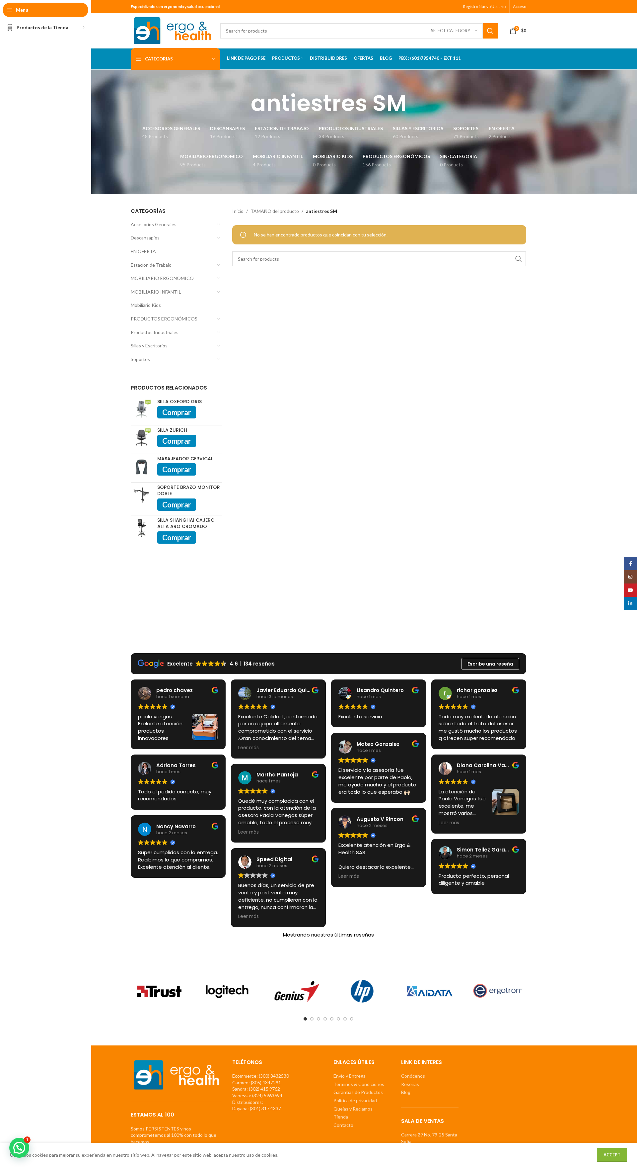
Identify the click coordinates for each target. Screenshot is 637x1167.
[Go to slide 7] (345, 1019)
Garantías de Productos (358, 1092)
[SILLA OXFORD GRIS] (141, 409)
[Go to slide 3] (318, 1019)
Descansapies (145, 237)
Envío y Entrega (349, 1076)
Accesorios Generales (154, 224)
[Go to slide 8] (351, 1019)
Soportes (140, 359)
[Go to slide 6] (338, 1019)
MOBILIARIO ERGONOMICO (162, 278)
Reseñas (410, 1084)
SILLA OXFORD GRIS (179, 402)
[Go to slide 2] (312, 1019)
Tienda (340, 1117)
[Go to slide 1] (305, 1019)
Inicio (238, 211)
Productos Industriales (154, 332)
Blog (405, 1092)
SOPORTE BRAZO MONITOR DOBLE (188, 490)
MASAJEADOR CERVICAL (185, 459)
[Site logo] (172, 30)
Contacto (343, 1125)
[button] (19, 1148)
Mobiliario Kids (146, 305)
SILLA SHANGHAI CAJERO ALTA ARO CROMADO (186, 523)
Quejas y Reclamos (353, 1109)
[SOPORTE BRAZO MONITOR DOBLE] (141, 497)
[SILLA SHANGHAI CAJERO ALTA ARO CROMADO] (141, 530)
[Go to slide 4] (325, 1019)
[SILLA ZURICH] (141, 438)
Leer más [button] (248, 748)
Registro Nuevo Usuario (484, 6)
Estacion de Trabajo (151, 265)
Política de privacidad (355, 1100)
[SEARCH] (490, 31)
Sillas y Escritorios (149, 345)
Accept (611, 1154)
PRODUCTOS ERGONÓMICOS (164, 318)
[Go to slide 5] (331, 1019)
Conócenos (413, 1076)
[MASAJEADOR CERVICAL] (141, 466)
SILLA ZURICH (172, 430)
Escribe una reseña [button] (490, 664)
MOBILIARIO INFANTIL (156, 292)
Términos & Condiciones (358, 1084)
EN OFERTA (143, 251)
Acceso (519, 6)
